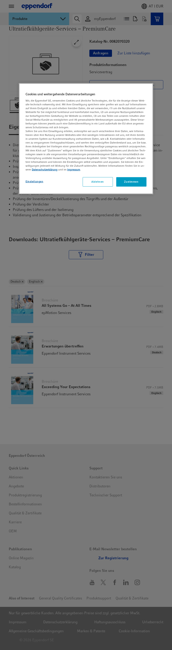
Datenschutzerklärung (45, 169)
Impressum (73, 169)
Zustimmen (131, 181)
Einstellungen (34, 181)
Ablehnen (97, 181)
